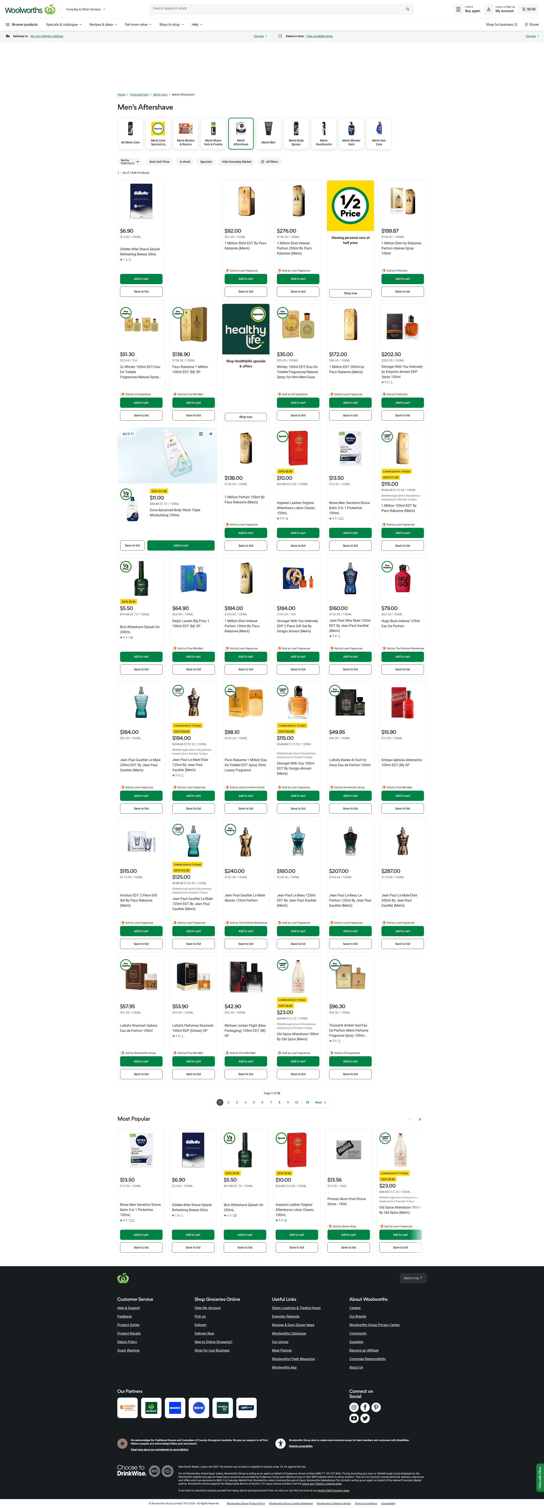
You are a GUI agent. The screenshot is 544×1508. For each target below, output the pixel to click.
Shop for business (499, 25)
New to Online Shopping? (213, 1342)
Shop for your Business (212, 1350)
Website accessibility (301, 1446)
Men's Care (160, 94)
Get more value (136, 25)
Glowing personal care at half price (351, 240)
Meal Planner (282, 1350)
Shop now (350, 293)
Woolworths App (284, 1367)
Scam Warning (128, 1350)
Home (121, 94)
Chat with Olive (540, 1477)
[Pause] (211, 434)
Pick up (200, 1316)
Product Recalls (129, 1333)
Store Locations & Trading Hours (296, 1308)
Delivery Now (204, 1333)
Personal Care (139, 94)
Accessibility (388, 1503)
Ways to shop (169, 25)
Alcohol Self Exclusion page (333, 1490)
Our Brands (357, 1316)
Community (358, 1333)
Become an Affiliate (363, 1350)
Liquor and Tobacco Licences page (321, 1483)
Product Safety (128, 1325)
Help (195, 25)
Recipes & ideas (101, 25)
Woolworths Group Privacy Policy (246, 1503)
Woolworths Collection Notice (334, 1503)
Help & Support (128, 1308)
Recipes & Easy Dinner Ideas (293, 1325)
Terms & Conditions (366, 1503)
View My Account (208, 1308)
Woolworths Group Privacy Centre (374, 1325)
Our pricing (280, 1342)
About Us (356, 1367)
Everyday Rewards (285, 1316)
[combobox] (282, 9)
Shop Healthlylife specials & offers (246, 363)
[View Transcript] (201, 434)
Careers (355, 1308)
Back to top (412, 1278)
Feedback (124, 1316)
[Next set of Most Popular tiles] (419, 1119)
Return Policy (127, 1342)
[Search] (408, 9)
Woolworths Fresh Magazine (293, 1359)
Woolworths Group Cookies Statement (291, 1503)
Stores (534, 25)
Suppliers (356, 1342)
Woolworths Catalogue (289, 1333)
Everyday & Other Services (83, 9)
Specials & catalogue (62, 25)
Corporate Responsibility (367, 1359)
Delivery (201, 1325)
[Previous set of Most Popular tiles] (409, 1119)
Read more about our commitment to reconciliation (159, 1449)
